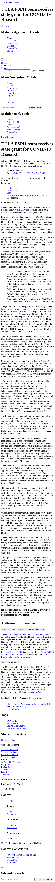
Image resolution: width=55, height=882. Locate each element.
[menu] (27, 86)
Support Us (12, 48)
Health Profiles (13, 709)
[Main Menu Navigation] (2, 58)
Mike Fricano (17, 173)
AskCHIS (11, 119)
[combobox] (21, 879)
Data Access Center (15, 127)
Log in (10, 51)
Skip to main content (10, 2)
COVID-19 (12, 721)
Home (9, 188)
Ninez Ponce (41, 207)
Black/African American (17, 728)
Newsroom (12, 43)
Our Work (11, 41)
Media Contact (13, 129)
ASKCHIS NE (13, 122)
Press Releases (7, 137)
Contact (10, 46)
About (9, 38)
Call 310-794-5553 (36, 173)
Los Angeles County (16, 726)
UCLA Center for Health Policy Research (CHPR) (27, 634)
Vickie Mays (20, 210)
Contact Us (12, 860)
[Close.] (2, 867)
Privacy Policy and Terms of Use (21, 855)
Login (9, 100)
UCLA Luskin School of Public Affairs (25, 655)
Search (10, 53)
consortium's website (37, 692)
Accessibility (12, 857)
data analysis (12, 723)
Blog (9, 193)
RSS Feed (11, 862)
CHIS (9, 124)
